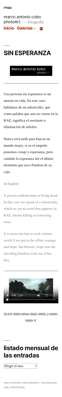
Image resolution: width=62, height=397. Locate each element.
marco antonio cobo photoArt (22, 382)
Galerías (25, 28)
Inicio (9, 28)
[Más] (41, 29)
